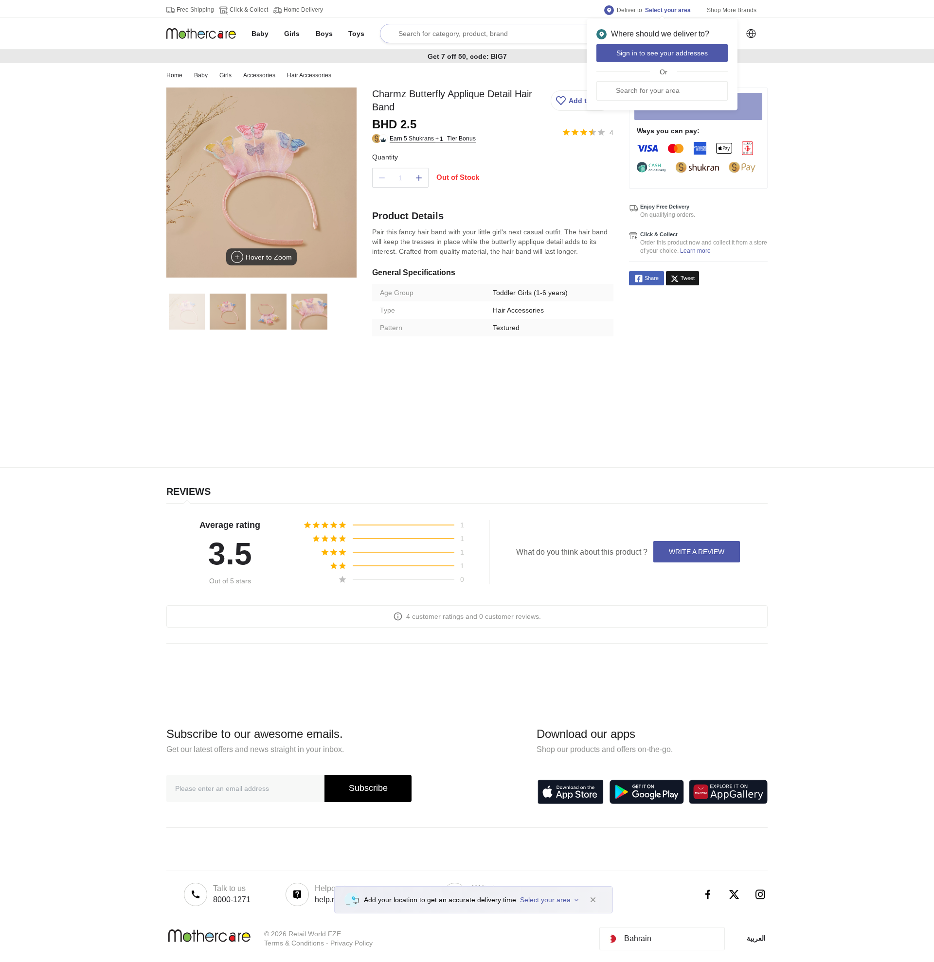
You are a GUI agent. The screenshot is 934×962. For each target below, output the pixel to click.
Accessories (259, 75)
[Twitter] (734, 894)
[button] (581, 100)
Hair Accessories (309, 75)
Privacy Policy (351, 943)
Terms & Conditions (294, 943)
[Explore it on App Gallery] (728, 792)
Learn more (695, 250)
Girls (225, 75)
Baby (201, 75)
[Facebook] (707, 894)
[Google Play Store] (647, 792)
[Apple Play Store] (571, 792)
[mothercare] (205, 33)
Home (174, 75)
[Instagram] (760, 894)
